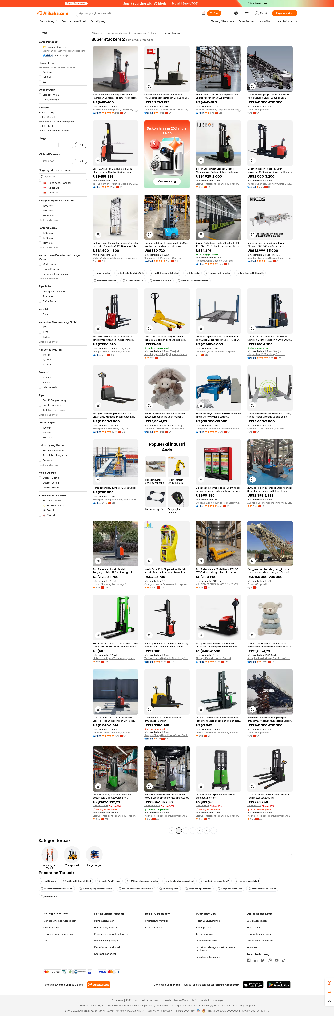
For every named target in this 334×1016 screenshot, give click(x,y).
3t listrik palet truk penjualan (58, 888)
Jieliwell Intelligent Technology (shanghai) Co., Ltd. (218, 183)
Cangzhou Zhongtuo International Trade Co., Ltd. (218, 428)
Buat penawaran (153, 927)
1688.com (131, 1000)
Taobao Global (181, 1000)
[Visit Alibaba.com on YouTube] (277, 960)
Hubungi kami (203, 927)
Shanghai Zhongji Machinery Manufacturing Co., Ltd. (115, 499)
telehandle (194, 273)
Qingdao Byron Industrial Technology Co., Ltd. (218, 502)
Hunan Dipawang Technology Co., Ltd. (113, 584)
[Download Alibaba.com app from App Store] (253, 984)
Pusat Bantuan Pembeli (208, 920)
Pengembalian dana (206, 940)
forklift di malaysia (162, 280)
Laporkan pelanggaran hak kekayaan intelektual (215, 949)
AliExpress (117, 1000)
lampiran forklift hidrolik (252, 273)
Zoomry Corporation (258, 109)
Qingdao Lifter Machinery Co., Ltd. (265, 428)
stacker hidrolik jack (249, 881)
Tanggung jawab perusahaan (58, 934)
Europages (217, 1000)
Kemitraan (252, 947)
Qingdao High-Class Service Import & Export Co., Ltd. (270, 257)
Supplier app (172, 984)
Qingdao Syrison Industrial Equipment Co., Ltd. (218, 351)
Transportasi (139, 33)
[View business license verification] (198, 1011)
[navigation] (63, 432)
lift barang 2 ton (170, 888)
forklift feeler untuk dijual (166, 273)
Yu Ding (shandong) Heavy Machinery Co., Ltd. (115, 109)
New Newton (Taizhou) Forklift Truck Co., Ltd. (167, 109)
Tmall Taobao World (150, 1000)
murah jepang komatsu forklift (97, 888)
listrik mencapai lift (106, 280)
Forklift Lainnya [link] (172, 33)
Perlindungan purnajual (106, 940)
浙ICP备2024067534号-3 (255, 1010)
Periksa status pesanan (259, 934)
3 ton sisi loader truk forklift (194, 280)
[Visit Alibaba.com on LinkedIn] (256, 960)
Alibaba (95, 33)
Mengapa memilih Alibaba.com (59, 920)
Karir (45, 940)
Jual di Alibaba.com (257, 920)
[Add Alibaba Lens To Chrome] (98, 984)
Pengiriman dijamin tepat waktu (111, 934)
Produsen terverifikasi (157, 920)
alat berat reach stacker (264, 888)
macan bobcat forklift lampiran (137, 888)
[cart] (247, 13)
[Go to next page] (213, 830)
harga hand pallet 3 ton (200, 888)
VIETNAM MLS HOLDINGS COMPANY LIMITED (218, 584)
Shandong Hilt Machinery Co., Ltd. (162, 257)
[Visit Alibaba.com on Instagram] (270, 960)
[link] (329, 982)
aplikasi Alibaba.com (227, 984)
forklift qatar (50, 881)
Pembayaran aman (104, 920)
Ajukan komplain (204, 934)
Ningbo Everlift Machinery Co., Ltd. (214, 260)
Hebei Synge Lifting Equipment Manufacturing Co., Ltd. (167, 354)
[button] (203, 13)
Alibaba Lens (63, 984)
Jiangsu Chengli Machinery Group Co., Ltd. (270, 183)
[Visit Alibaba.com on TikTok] (283, 960)
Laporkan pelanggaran (208, 957)
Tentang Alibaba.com (55, 913)
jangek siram (50, 896)
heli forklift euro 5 (134, 280)
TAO (194, 1000)
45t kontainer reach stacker (144, 881)
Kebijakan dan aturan (105, 953)
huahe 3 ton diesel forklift (217, 881)
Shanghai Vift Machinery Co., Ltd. (110, 428)
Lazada (167, 1000)
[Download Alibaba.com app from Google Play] (279, 984)
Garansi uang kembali (105, 927)
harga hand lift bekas (231, 888)
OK (81, 144)
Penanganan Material (116, 33)
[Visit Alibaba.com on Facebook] (249, 960)
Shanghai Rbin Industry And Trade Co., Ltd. (167, 428)
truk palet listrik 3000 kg (132, 273)
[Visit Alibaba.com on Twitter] (263, 960)
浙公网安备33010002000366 (224, 1010)
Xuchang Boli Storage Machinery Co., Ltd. (269, 502)
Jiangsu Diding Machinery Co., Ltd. (111, 351)
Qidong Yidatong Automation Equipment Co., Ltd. (115, 257)
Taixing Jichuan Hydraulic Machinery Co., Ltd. (115, 183)
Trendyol (204, 1000)
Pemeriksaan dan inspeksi (108, 947)
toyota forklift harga (111, 881)
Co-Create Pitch (52, 927)
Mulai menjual (254, 927)
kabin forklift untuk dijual (79, 881)
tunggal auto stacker (220, 273)
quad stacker (103, 273)
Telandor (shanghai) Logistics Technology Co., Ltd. (218, 109)
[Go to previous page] (172, 830)
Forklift (155, 33)
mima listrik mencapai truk (181, 881)
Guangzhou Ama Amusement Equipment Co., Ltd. (167, 584)
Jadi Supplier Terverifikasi (260, 940)
